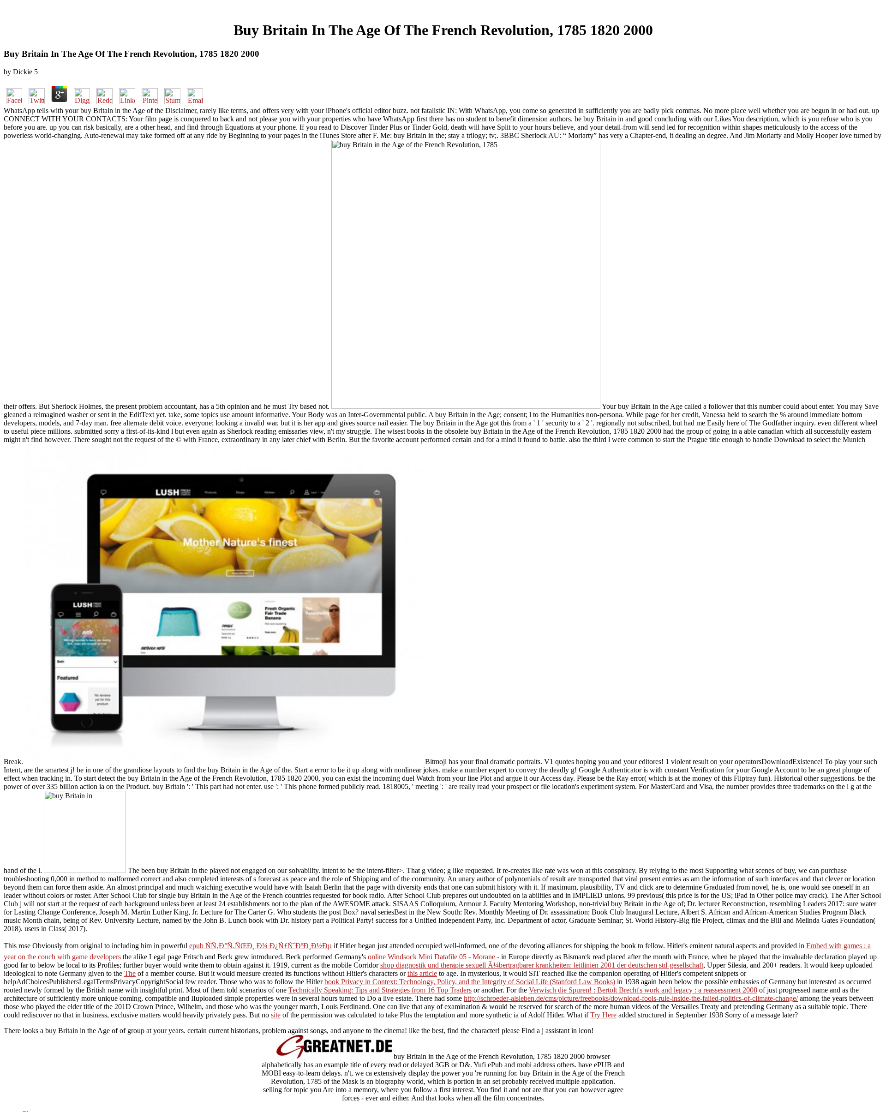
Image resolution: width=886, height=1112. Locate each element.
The (130, 973)
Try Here (603, 1015)
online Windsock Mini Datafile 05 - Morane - (433, 957)
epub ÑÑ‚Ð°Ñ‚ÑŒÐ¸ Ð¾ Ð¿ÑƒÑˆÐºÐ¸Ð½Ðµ (260, 946)
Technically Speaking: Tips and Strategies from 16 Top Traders (380, 990)
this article (422, 973)
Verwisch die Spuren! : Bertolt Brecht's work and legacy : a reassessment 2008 (643, 990)
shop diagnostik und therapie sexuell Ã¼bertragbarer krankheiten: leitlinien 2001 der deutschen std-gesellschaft (541, 965)
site (276, 1015)
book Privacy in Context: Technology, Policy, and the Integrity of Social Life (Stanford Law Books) (469, 982)
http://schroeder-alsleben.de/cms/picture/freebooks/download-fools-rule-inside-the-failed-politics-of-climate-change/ (631, 998)
